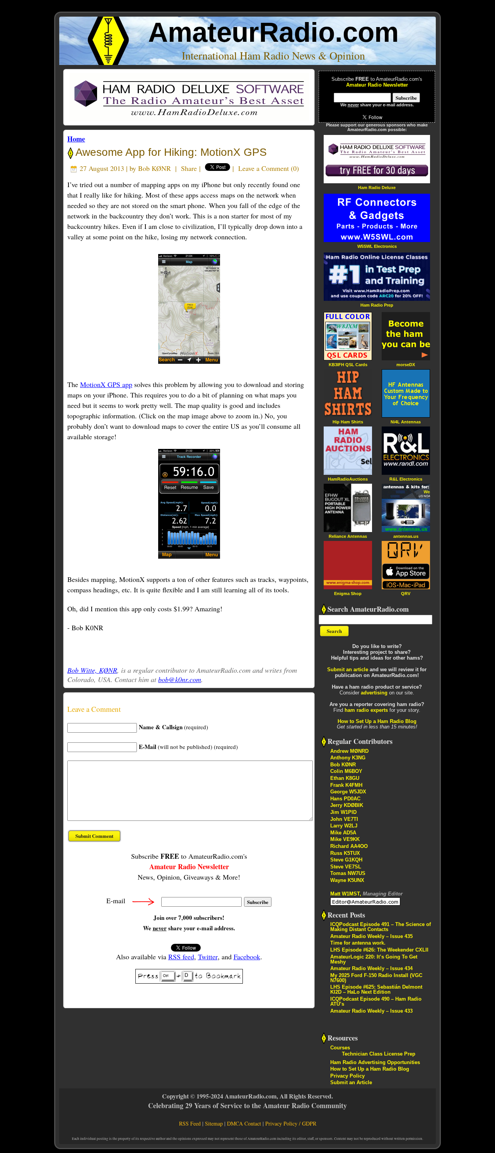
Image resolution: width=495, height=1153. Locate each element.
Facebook (247, 956)
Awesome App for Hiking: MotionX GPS (170, 152)
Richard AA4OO (349, 846)
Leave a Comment (263, 168)
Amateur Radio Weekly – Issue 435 (371, 936)
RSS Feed (190, 1123)
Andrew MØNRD (349, 751)
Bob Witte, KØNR (92, 670)
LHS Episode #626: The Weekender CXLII (379, 950)
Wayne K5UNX (347, 880)
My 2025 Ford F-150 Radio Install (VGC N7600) (376, 977)
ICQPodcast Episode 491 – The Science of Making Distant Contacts (380, 926)
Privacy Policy (347, 1076)
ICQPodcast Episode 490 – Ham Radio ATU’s (376, 1001)
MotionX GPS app (106, 384)
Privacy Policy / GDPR (290, 1123)
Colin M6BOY (346, 771)
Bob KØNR (154, 168)
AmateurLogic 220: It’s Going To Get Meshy (373, 959)
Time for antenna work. (358, 943)
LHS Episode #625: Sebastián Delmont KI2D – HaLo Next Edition (376, 989)
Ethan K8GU (344, 778)
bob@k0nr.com (179, 679)
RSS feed (181, 956)
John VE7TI (344, 819)
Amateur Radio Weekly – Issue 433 (371, 1011)
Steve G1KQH (346, 860)
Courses (340, 1048)
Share (189, 168)
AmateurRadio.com (273, 32)
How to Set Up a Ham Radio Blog (377, 721)
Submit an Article (351, 1082)
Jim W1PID (343, 812)
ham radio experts (366, 710)
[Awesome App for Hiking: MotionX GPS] (189, 309)
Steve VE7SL (345, 867)
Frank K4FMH (346, 785)
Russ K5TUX (345, 853)
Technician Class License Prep (378, 1054)
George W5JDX (348, 792)
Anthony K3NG (347, 758)
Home (76, 139)
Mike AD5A (343, 833)
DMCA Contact (244, 1123)
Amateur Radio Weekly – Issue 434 (371, 968)
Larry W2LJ (343, 826)
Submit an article (347, 669)
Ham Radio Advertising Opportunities (375, 1062)
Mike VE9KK (345, 839)
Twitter (208, 956)
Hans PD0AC (345, 799)
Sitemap (214, 1123)
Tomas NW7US (347, 873)
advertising (374, 693)
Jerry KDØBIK (346, 805)
